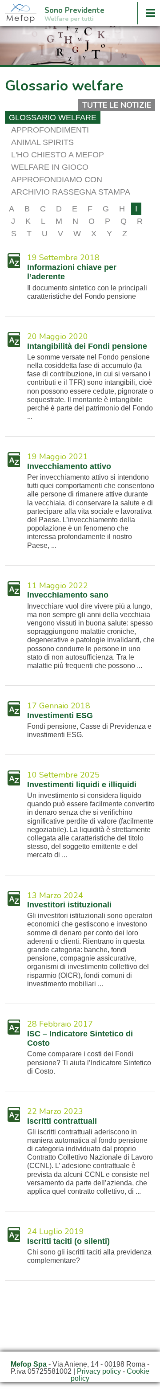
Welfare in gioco (49, 167)
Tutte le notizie (116, 105)
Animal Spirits (42, 142)
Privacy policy (99, 1371)
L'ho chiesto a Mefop (57, 154)
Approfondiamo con (56, 179)
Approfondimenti (50, 129)
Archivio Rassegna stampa (70, 192)
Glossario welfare (52, 117)
